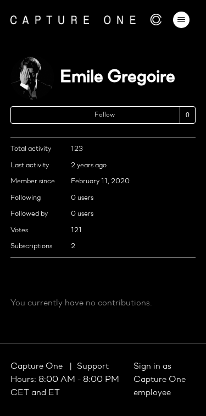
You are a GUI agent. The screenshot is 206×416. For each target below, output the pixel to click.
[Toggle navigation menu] (181, 20)
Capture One (37, 366)
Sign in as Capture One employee (159, 379)
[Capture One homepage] (86, 19)
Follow (104, 115)
